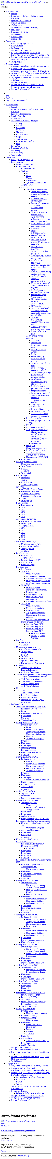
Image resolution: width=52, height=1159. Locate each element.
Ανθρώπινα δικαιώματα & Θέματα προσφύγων (30, 1066)
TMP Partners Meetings (30, 679)
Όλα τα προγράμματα (24, 164)
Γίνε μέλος (15, 146)
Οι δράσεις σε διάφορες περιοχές (24, 121)
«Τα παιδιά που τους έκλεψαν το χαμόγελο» (40, 415)
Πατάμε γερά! (37, 201)
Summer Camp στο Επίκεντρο (33, 622)
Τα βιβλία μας (16, 1061)
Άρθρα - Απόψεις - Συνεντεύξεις (24, 1068)
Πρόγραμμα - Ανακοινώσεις (32, 713)
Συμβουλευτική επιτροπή (31, 798)
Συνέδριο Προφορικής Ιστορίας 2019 (31, 706)
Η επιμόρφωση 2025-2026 (37, 457)
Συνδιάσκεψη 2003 (29, 947)
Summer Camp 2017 (34, 631)
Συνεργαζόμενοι (27, 549)
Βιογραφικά (26, 835)
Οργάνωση (25, 478)
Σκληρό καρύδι (37, 304)
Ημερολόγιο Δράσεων (30, 491)
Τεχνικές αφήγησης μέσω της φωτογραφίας (40, 328)
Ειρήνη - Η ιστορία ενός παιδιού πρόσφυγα (41, 273)
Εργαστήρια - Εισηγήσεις (31, 873)
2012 (23, 512)
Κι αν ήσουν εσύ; (23, 166)
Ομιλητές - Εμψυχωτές (35, 734)
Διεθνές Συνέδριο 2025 (25, 1008)
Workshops (25, 999)
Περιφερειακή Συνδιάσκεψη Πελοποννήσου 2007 (27, 840)
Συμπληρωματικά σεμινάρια (32, 940)
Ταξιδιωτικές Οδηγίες (35, 738)
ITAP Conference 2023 (30, 995)
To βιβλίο (25, 551)
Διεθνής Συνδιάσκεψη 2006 (27, 880)
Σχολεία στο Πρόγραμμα (31, 496)
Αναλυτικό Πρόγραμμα (30, 830)
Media (28, 176)
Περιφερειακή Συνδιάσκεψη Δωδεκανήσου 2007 (32, 865)
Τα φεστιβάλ (26, 473)
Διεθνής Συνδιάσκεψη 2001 (27, 965)
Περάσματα (36, 343)
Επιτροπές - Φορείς (29, 1015)
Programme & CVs (29, 997)
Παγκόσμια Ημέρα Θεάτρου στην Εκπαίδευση (30, 1052)
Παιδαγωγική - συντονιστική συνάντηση (18, 1131)
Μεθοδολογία (26, 482)
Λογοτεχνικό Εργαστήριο (26, 519)
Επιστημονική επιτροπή (35, 764)
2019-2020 (25, 571)
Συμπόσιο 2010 (27, 793)
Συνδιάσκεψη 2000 (29, 983)
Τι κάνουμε (10, 157)
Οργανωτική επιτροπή (35, 766)
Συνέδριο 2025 (27, 1011)
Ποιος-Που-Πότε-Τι (34, 1024)
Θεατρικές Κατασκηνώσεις (22, 1047)
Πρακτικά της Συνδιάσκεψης (37, 954)
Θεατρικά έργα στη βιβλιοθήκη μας (30, 1077)
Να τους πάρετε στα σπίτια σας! (39, 440)
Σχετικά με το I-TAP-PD (31, 668)
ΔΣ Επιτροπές (16, 118)
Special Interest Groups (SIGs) (33, 1002)
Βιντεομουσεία (22, 503)
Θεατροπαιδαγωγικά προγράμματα (34, 598)
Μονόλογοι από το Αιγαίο (36, 450)
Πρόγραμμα (26, 743)
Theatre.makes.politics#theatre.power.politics (34, 674)
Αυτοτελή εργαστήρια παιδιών (38, 578)
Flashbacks (35, 228)
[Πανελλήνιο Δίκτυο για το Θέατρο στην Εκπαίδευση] (23, 2)
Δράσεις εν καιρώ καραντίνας (38, 583)
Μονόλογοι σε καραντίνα (36, 448)
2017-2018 (25, 603)
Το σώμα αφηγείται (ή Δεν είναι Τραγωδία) (40, 309)
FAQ (28, 173)
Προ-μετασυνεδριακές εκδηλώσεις (35, 819)
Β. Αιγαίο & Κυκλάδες (25, 141)
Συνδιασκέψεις (17, 704)
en (2, 4)
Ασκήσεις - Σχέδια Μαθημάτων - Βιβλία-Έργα (30, 1070)
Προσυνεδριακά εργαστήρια (37, 780)
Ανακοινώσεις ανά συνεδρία (37, 1041)
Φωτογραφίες (26, 500)
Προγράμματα (17, 162)
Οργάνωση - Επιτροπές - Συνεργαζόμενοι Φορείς (36, 886)
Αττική (19, 123)
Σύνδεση (9, 98)
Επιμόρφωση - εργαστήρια (22, 160)
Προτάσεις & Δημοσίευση (36, 1013)
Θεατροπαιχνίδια (33, 574)
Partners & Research (29, 670)
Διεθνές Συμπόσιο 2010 (25, 791)
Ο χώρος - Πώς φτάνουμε (36, 889)
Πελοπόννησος (22, 134)
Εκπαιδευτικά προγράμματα (37, 619)
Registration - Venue (29, 1004)
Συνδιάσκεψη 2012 (29, 759)
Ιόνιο (18, 144)
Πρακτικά (25, 988)
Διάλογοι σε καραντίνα (35, 455)
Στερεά (19, 125)
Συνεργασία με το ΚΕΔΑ (31, 560)
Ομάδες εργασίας (28, 782)
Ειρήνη (34, 354)
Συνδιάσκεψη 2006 (29, 883)
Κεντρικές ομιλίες (28, 750)
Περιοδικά (20, 1079)
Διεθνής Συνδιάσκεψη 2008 (27, 800)
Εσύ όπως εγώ (22, 553)
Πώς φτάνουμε (32, 1020)
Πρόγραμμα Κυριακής (35, 903)
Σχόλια (29, 892)
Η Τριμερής (36, 306)
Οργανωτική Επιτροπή (35, 828)
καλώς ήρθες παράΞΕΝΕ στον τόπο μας (40, 322)
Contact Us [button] (5, 1151)
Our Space (30, 446)
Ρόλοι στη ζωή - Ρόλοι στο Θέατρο (30, 1093)
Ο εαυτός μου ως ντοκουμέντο (38, 236)
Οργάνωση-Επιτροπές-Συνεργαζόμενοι (35, 808)
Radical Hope (21, 475)
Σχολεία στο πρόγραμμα (36, 182)
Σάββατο (29, 1029)
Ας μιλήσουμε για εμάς (35, 576)
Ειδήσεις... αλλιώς (38, 233)
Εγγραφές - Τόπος (28, 1018)
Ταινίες (19, 1084)
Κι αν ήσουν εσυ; (28, 169)
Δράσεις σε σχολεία (29, 697)
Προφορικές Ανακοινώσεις (32, 752)
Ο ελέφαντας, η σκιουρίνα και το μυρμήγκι (38, 358)
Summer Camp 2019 (34, 626)
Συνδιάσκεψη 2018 (29, 725)
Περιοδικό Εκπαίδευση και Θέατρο (25, 1050)
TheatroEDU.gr (23, 1156)
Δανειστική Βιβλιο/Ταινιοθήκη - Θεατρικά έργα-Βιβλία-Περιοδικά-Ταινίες (30, 1074)
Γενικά (29, 761)
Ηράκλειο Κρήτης (28, 565)
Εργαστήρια (26, 716)
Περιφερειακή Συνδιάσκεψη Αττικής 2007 (33, 821)
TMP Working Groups (30, 684)
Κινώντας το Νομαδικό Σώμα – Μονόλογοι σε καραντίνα (40, 285)
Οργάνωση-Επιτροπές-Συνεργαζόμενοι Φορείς (35, 730)
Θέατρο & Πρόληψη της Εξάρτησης (25, 1098)
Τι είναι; (24, 171)
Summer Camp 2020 (34, 624)
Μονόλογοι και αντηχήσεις (37, 261)
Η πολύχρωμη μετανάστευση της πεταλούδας (38, 434)
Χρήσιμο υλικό (27, 185)
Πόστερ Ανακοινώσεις (30, 942)
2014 (23, 507)
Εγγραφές (25, 741)
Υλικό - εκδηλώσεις (29, 484)
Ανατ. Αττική (26, 562)
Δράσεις (24, 187)
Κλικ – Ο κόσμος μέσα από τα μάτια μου (40, 225)
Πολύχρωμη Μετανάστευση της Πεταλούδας (39, 381)
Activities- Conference (30, 672)
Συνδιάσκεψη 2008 (29, 803)
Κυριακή (29, 1031)
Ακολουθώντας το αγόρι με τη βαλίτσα (41, 314)
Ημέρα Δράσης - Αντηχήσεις (32, 663)
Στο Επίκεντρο (22, 567)
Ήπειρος (19, 132)
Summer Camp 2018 (34, 629)
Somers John (16, 155)
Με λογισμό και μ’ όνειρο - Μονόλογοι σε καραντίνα (40, 242)
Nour (33, 230)
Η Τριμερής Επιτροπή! (40, 411)
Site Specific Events (29, 1006)
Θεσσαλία (20, 130)
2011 (23, 514)
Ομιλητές (25, 1036)
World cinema (36, 297)
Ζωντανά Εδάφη (37, 409)
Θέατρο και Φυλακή (19, 1091)
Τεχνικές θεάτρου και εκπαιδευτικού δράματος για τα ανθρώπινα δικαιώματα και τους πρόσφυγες (40, 216)
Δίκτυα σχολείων (38, 377)
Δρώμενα (25, 754)
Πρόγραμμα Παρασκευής (36, 899)
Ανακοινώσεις (16, 153)
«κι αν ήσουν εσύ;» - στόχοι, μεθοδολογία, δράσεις (40, 194)
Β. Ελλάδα (20, 127)
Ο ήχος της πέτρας (38, 295)
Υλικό (23, 498)
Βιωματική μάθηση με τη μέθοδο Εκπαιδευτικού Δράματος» (40, 206)
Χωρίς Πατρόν (22, 690)
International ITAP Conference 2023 (30, 992)
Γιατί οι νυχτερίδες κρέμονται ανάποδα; (39, 369)
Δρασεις (24, 468)
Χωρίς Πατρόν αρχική (30, 693)
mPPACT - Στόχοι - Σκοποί (32, 489)
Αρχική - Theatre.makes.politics (34, 677)
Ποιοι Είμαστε (12, 105)
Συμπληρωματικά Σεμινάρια (32, 979)
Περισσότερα (6, 1140)
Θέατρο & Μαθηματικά (20, 1100)
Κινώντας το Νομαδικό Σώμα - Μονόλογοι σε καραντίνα (40, 395)
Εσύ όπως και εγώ (33, 592)
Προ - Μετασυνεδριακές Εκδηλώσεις (31, 909)
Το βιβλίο (25, 471)
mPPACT (20, 487)
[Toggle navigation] (47, 2)
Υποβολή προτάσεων (29, 720)
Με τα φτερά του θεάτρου (36, 590)
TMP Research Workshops (32, 681)
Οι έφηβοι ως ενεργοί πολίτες (38, 581)
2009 (23, 539)
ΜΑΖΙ (28, 425)
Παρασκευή (31, 1027)
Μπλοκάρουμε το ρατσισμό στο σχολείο (40, 291)
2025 (18, 1054)
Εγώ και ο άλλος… (39, 198)
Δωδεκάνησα (21, 139)
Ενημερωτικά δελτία (19, 148)
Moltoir (19, 688)
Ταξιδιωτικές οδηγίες (34, 770)
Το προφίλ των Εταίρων (30, 494)
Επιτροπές (30, 848)
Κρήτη (18, 137)
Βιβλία (19, 1082)
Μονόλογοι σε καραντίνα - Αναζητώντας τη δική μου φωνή (39, 250)
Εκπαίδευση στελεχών (35, 418)
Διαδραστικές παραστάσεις (37, 430)
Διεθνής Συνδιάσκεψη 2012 (27, 757)
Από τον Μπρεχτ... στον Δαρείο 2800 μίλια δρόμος (41, 267)
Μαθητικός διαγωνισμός (36, 427)
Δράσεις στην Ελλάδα (30, 546)
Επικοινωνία (26, 459)
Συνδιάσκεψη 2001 (29, 967)
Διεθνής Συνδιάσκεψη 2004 (27, 915)
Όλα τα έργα (26, 523)
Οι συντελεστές (27, 658)
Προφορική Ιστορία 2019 (31, 709)
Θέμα (23, 711)
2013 (23, 510)
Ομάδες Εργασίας (18, 116)
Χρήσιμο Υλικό (12, 1063)
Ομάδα (29, 178)
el (3, 4)
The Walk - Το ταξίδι (34, 452)
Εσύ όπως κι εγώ (33, 610)
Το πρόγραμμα (27, 466)
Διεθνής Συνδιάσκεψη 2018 (27, 722)
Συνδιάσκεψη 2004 (29, 917)
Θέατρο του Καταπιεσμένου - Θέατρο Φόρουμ (30, 1057)
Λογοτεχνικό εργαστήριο (31, 521)
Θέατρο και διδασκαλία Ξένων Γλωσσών (27, 1095)
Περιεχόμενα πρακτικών (36, 924)
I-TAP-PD (20, 665)
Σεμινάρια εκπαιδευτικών (36, 189)
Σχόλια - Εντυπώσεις (29, 661)
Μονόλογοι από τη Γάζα (25, 542)
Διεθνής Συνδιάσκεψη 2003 (27, 944)
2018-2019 (25, 585)
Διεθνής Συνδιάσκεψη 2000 (27, 981)
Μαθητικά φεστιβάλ (19, 1059)
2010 (23, 516)
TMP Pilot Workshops (30, 686)
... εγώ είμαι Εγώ (38, 281)
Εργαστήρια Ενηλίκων (35, 594)
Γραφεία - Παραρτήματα (21, 114)
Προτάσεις (30, 736)
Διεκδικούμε (16, 150)
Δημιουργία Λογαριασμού (16, 100)
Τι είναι (24, 480)
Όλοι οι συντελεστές (34, 894)
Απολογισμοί (31, 180)
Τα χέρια (34, 317)
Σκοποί (14, 107)
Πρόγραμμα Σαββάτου (35, 901)
